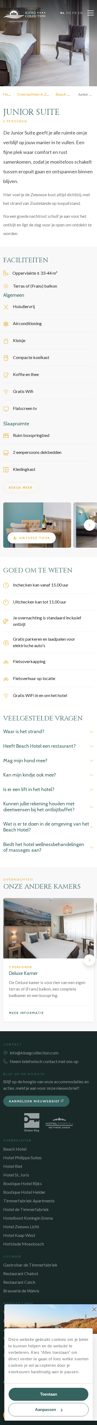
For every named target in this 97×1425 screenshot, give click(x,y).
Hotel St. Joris (16, 1174)
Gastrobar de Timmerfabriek (30, 1264)
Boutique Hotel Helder (24, 1192)
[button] (7, 525)
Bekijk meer (21, 487)
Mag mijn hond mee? (25, 761)
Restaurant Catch (19, 1282)
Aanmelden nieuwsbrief (34, 1101)
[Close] (94, 1309)
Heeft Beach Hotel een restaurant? (39, 746)
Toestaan (48, 1394)
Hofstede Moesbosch (23, 1243)
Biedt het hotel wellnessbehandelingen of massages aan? (43, 847)
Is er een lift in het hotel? (28, 789)
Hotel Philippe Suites (22, 1157)
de (68, 13)
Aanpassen (45, 1409)
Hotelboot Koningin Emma (28, 1217)
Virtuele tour (34, 538)
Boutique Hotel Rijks (22, 1183)
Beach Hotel (14, 1148)
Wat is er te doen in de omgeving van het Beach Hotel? (46, 827)
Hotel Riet (12, 1166)
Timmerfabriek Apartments (29, 1200)
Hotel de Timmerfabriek (26, 1209)
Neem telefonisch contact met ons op (44, 1061)
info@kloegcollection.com (34, 1052)
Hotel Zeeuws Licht (21, 1226)
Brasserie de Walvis (21, 1290)
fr (74, 13)
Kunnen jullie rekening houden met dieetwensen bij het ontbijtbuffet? (39, 807)
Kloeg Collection (24, 13)
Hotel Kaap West (19, 1235)
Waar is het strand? (23, 731)
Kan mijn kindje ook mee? (29, 775)
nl (62, 13)
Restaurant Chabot (20, 1273)
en (80, 13)
